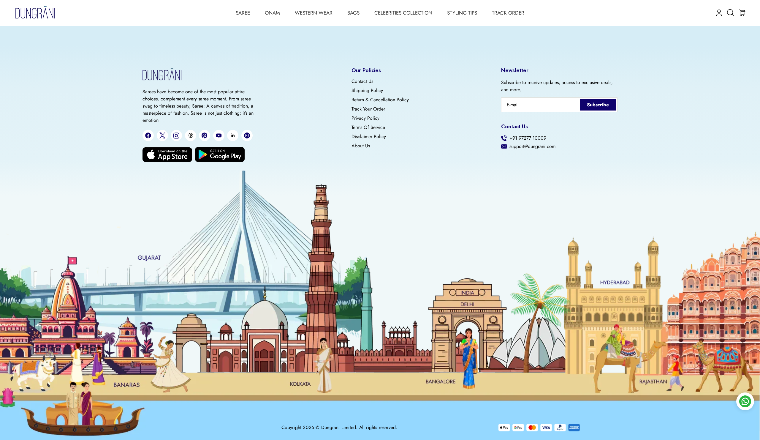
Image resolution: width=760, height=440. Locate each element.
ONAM (272, 12)
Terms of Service (368, 127)
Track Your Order (368, 109)
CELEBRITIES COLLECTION (403, 12)
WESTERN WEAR (313, 12)
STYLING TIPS (462, 12)
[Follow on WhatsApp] (247, 135)
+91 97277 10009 (527, 138)
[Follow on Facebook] (148, 135)
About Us (361, 145)
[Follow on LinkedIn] (233, 135)
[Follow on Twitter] (162, 135)
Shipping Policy (367, 90)
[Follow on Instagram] (176, 135)
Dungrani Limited (338, 427)
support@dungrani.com (532, 146)
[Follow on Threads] (191, 135)
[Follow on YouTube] (219, 135)
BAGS (353, 12)
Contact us (362, 81)
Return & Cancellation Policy (380, 99)
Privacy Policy (365, 118)
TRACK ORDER (508, 12)
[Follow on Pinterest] (205, 135)
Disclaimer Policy (369, 136)
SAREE (243, 12)
